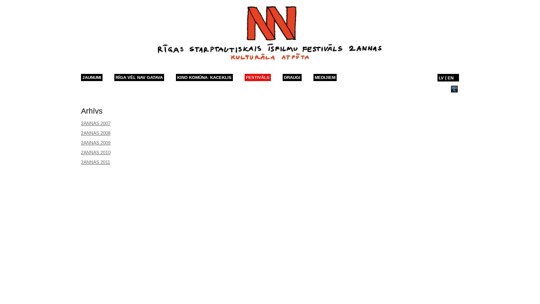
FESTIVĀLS (258, 77)
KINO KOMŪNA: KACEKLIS (204, 77)
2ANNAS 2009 (96, 142)
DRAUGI (292, 77)
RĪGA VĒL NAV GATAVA (139, 77)
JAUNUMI (91, 77)
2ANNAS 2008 (96, 133)
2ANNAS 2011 (95, 162)
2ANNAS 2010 (96, 152)
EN (451, 78)
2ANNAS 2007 (96, 123)
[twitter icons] (454, 90)
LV (441, 78)
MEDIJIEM (325, 77)
